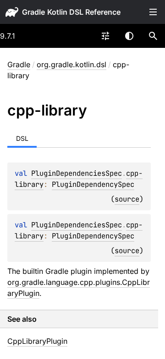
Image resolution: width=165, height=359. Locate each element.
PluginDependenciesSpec (76, 173)
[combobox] (105, 36)
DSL (22, 138)
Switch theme (129, 36)
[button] (153, 36)
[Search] (153, 36)
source (127, 199)
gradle (33, 12)
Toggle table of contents (153, 12)
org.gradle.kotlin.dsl (71, 64)
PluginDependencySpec (93, 184)
